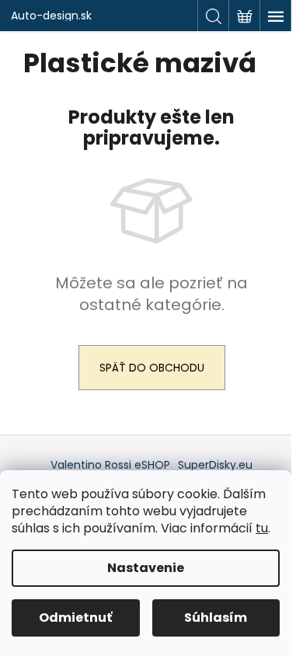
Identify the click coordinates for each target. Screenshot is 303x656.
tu (262, 528)
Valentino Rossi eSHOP (110, 465)
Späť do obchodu (151, 367)
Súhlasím (215, 617)
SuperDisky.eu (215, 465)
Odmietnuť (75, 617)
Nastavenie (145, 568)
